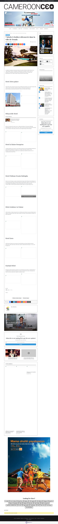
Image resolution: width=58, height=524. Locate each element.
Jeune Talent (37, 503)
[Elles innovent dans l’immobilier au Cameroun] (31, 368)
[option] (20, 322)
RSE (38, 505)
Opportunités (26, 505)
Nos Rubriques (15, 28)
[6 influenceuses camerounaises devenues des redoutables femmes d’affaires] (10, 398)
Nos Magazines (25, 28)
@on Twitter (6, 510)
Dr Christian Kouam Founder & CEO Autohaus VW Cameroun (48, 105)
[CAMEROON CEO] (29, 6)
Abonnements (46, 28)
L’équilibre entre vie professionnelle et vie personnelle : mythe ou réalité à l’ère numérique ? (14, 322)
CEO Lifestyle (39, 501)
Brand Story (20, 28)
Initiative (25, 503)
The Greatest (49, 505)
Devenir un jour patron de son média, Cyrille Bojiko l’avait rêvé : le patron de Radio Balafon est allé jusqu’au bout (48, 100)
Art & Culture (13, 501)
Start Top (42, 505)
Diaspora (45, 501)
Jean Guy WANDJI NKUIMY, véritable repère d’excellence (48, 89)
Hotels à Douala (26, 298)
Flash (20, 503)
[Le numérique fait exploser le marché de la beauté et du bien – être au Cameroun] (20, 398)
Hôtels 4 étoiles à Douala (17, 298)
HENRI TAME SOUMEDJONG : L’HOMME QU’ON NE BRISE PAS (15, 120)
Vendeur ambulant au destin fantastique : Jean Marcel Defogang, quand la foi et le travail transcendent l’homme (48, 94)
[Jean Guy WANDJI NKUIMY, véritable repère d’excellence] (41, 89)
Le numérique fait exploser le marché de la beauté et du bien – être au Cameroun (20, 432)
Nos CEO (20, 505)
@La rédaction (13, 306)
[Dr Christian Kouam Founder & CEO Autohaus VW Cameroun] (41, 105)
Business (26, 501)
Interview (31, 503)
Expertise (51, 501)
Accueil (10, 28)
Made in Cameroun (32, 28)
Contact (37, 28)
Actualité (7, 501)
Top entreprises (29, 507)
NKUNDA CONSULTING (11, 505)
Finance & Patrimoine (13, 503)
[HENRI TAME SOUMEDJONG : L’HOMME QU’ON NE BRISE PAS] (8, 120)
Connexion (41, 28)
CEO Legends (32, 501)
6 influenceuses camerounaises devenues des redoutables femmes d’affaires (9, 432)
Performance (33, 505)
